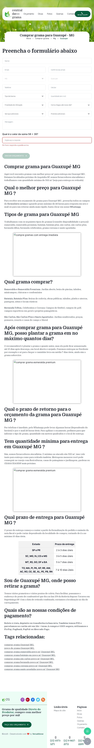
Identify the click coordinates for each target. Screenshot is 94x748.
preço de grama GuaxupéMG (19, 648)
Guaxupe (64, 38)
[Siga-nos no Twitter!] (38, 700)
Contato (71, 14)
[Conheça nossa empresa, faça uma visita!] (28, 700)
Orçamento (29, 14)
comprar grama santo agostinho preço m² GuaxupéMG (31, 669)
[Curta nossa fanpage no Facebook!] (33, 700)
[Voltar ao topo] (87, 741)
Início (17, 14)
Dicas (40, 14)
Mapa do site (59, 710)
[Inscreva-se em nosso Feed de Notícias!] (43, 700)
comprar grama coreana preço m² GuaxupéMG (28, 666)
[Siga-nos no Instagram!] (22, 700)
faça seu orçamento (15, 725)
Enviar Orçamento (14, 156)
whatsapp (82, 15)
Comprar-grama (42, 38)
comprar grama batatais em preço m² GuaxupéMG (29, 655)
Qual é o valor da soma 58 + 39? (20, 134)
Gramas (59, 14)
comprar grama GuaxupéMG (19, 645)
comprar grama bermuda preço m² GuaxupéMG (28, 662)
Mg (54, 38)
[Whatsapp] (87, 731)
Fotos (49, 14)
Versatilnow (37, 734)
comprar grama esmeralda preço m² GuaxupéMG (29, 652)
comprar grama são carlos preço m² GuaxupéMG (29, 659)
